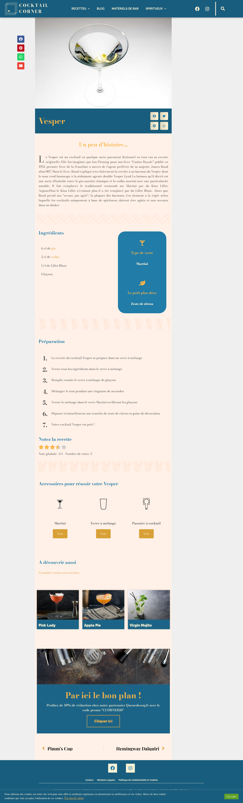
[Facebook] (197, 8)
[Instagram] (207, 8)
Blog (101, 8)
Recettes (79, 8)
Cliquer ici (103, 721)
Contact (89, 780)
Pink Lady (47, 625)
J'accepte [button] (231, 796)
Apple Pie (92, 625)
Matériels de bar (125, 8)
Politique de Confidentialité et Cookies (138, 780)
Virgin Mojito (141, 625)
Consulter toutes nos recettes (59, 572)
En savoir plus (74, 798)
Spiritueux (154, 8)
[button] (223, 8)
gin (53, 248)
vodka (55, 257)
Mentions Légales (106, 780)
